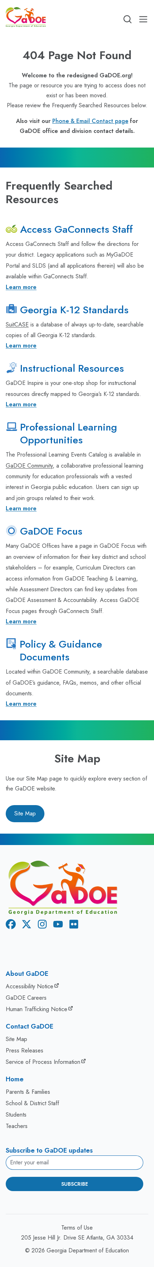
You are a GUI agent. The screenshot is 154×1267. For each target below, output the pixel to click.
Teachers (17, 1126)
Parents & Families (28, 1092)
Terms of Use (77, 1228)
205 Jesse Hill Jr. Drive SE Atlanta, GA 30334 (77, 1237)
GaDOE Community (29, 466)
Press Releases (24, 1050)
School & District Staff (32, 1103)
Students (16, 1115)
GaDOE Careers (26, 998)
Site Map (25, 813)
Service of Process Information (43, 1062)
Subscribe (74, 1184)
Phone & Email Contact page (90, 121)
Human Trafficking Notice (36, 1009)
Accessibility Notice (29, 986)
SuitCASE (17, 324)
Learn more (21, 287)
